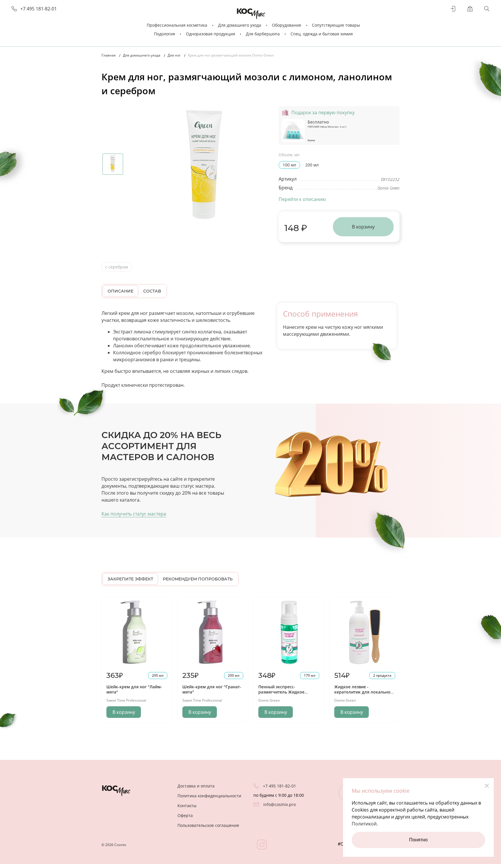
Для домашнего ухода (239, 25)
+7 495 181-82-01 (38, 9)
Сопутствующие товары (336, 25)
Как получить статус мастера (133, 514)
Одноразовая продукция (210, 34)
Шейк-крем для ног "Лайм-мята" (134, 689)
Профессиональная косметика (177, 25)
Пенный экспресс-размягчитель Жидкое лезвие (281, 692)
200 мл (312, 165)
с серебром (116, 267)
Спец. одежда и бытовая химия (322, 34)
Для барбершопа (263, 34)
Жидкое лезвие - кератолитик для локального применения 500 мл (364, 692)
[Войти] (453, 8)
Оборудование (286, 25)
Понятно (418, 839)
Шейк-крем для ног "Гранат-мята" (211, 689)
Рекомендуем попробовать (198, 579)
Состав (152, 291)
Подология (164, 34)
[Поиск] (486, 8)
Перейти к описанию (302, 199)
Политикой (364, 824)
